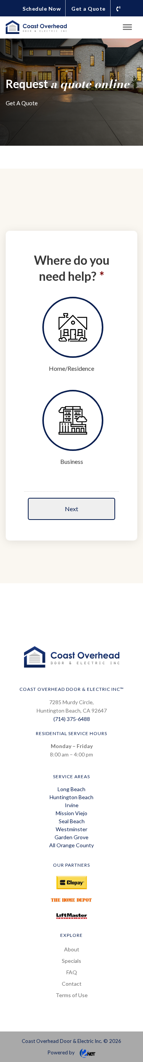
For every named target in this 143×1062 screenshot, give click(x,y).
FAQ (71, 972)
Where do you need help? (71, 268)
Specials (71, 960)
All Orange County (71, 845)
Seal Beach (72, 821)
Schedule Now (41, 8)
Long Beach (71, 789)
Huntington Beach (71, 797)
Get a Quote (88, 8)
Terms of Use (72, 995)
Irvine (72, 805)
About (71, 949)
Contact (72, 983)
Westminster (71, 829)
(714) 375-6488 (71, 719)
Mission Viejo (71, 813)
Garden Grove (71, 837)
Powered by (62, 1052)
